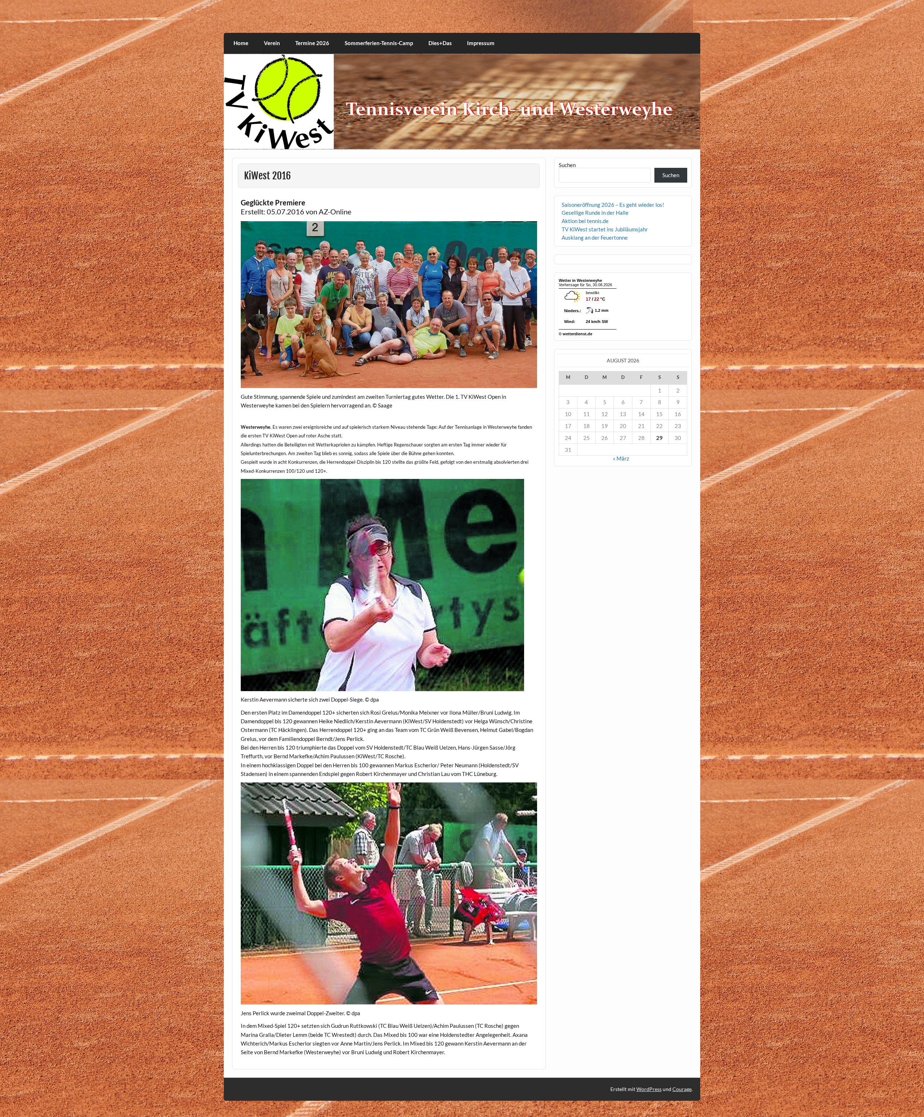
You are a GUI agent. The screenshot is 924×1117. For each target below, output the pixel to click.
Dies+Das (440, 43)
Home (241, 43)
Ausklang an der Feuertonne (595, 237)
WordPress (649, 1089)
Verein (272, 43)
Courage (682, 1089)
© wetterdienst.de (575, 334)
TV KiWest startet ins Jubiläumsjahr (605, 229)
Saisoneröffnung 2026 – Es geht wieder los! (613, 204)
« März (621, 458)
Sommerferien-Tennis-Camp (379, 43)
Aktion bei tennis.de (585, 221)
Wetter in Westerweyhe (580, 280)
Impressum (480, 43)
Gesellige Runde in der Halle (595, 212)
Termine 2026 (312, 43)
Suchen (567, 165)
